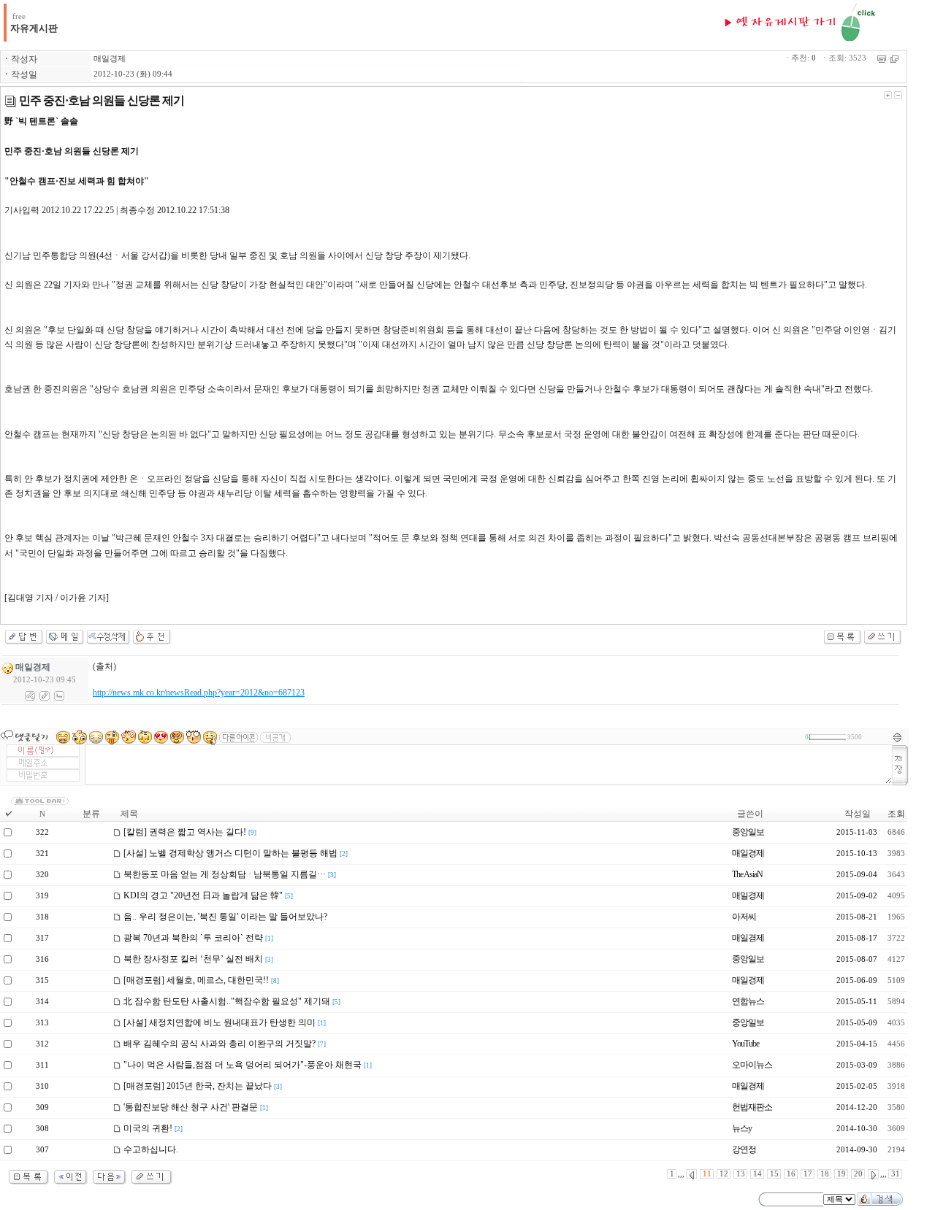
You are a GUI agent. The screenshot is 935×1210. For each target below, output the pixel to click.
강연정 (744, 1149)
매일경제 (110, 59)
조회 (896, 814)
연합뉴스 (748, 1001)
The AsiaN (747, 874)
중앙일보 (748, 832)
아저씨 (744, 917)
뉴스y (742, 1128)
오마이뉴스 (752, 1065)
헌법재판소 (752, 1107)
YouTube (745, 1043)
